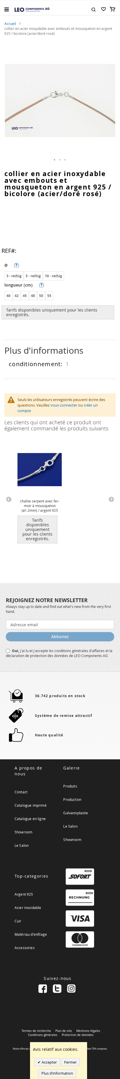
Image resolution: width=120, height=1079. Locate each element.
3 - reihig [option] (14, 275)
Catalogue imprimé (31, 805)
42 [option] (17, 295)
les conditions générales (69, 650)
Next (111, 499)
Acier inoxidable (28, 907)
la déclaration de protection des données (59, 653)
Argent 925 (24, 894)
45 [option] (25, 295)
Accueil (10, 23)
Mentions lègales (88, 1031)
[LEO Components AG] (32, 9)
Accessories (25, 947)
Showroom (23, 832)
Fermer (70, 1062)
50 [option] (41, 295)
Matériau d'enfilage (31, 934)
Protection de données (77, 1035)
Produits (70, 786)
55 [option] (49, 295)
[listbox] (61, 276)
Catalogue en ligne (30, 818)
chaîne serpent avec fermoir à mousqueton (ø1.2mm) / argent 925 (39, 506)
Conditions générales (42, 1035)
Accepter (49, 1062)
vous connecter (63, 405)
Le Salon (22, 845)
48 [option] (33, 295)
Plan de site (63, 1031)
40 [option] (8, 295)
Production (72, 799)
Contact (21, 792)
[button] (54, 160)
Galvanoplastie (75, 812)
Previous (9, 499)
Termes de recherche (36, 1031)
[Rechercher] (93, 9)
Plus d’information (57, 1073)
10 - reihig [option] (53, 275)
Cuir (18, 921)
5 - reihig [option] (33, 275)
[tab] (60, 350)
